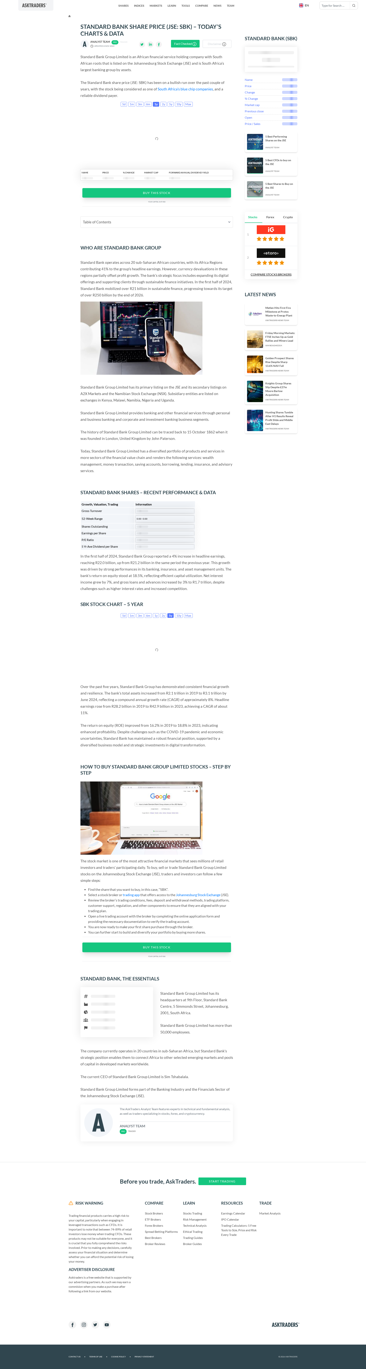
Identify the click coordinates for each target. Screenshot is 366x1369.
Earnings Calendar (233, 1213)
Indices (139, 5)
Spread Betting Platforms (161, 1231)
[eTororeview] (271, 262)
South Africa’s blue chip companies (185, 89)
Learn (172, 5)
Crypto (288, 217)
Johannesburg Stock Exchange (198, 895)
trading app (131, 895)
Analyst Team (100, 41)
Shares (123, 5)
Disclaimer (215, 44)
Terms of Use (98, 1357)
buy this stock (156, 193)
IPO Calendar (230, 1219)
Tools (185, 5)
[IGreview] (271, 239)
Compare (201, 5)
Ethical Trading (192, 1231)
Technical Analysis (195, 1225)
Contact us (77, 1357)
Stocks (252, 217)
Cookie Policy (121, 1357)
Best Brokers (153, 1237)
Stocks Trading (192, 1213)
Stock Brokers (154, 1213)
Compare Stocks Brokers (271, 274)
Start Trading (222, 1181)
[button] (304, 5)
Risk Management (195, 1219)
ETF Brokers (153, 1219)
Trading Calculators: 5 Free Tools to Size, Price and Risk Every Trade (239, 1230)
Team (230, 5)
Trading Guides (193, 1237)
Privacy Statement (144, 1357)
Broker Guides (192, 1244)
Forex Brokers (154, 1225)
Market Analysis (270, 1213)
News (218, 5)
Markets (156, 5)
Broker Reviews (155, 1244)
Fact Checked (183, 43)
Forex (270, 217)
